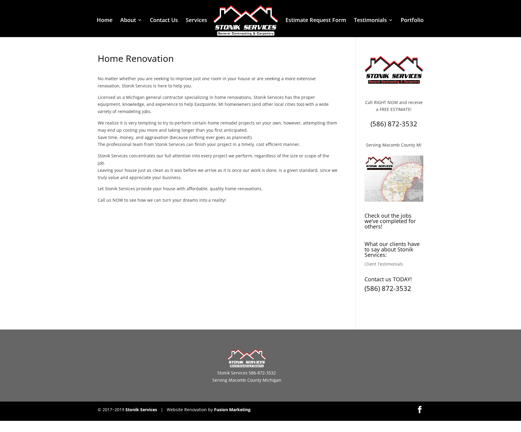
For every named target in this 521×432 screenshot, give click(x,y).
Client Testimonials (384, 264)
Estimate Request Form (316, 21)
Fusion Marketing (232, 409)
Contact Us (164, 21)
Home (104, 21)
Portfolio (412, 21)
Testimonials (370, 21)
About (128, 21)
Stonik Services (141, 409)
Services (196, 21)
